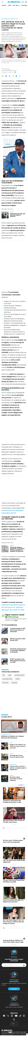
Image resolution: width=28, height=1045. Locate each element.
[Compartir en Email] (16, 76)
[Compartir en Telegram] (13, 76)
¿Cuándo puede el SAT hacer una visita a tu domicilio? (17, 630)
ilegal (9, 675)
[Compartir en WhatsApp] (3, 76)
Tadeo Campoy (6, 68)
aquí (16, 620)
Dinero (12, 19)
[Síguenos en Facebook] (4, 1016)
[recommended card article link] (5, 215)
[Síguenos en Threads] (24, 1016)
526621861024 (14, 981)
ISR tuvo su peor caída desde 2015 (17, 639)
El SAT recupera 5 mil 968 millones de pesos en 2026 (17, 660)
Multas (17, 679)
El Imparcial (5, 19)
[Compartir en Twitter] (9, 76)
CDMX (9, 5)
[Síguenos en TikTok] (20, 1016)
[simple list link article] (14, 727)
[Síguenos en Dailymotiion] (14, 1019)
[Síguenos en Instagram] (12, 1016)
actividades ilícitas (7, 679)
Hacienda (14, 682)
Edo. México (16, 5)
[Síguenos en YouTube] (16, 1016)
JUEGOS (4, 5)
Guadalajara (24, 5)
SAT (17, 19)
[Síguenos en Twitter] (8, 1016)
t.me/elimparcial (14, 1005)
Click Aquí (14, 989)
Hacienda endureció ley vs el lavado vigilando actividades (18, 650)
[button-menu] (2, 2)
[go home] (14, 1030)
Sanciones (5, 682)
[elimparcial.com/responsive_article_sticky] (27, 1034)
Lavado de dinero (19, 675)
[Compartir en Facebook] (6, 76)
